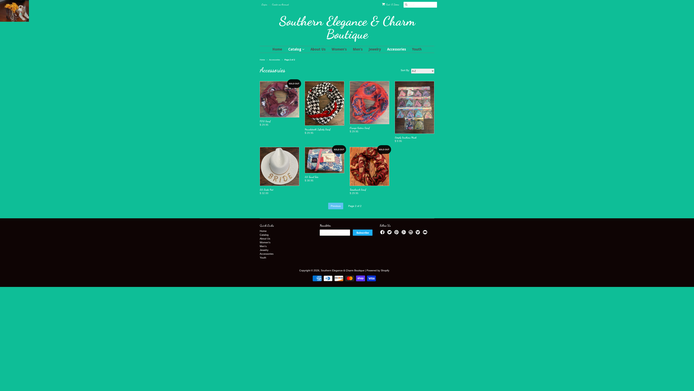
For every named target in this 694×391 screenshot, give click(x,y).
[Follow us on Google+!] (404, 233)
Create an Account (280, 4)
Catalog (295, 49)
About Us (317, 49)
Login (264, 4)
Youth (417, 49)
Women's (339, 49)
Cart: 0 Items (392, 4)
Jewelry (375, 49)
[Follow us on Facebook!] (383, 233)
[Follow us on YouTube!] (425, 233)
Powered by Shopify (378, 270)
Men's (358, 49)
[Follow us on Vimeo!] (418, 233)
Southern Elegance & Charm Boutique (347, 27)
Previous (336, 206)
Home (277, 49)
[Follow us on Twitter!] (390, 233)
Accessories (396, 49)
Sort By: (405, 70)
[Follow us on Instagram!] (411, 233)
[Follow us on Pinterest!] (397, 233)
